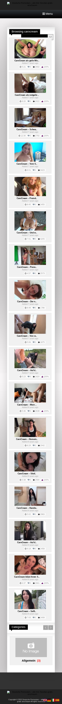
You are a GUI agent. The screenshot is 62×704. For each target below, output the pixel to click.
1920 (37, 377)
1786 (42, 308)
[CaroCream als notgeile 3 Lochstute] (30, 92)
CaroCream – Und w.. (27, 232)
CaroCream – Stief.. (27, 473)
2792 (37, 136)
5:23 (24, 377)
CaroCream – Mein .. (27, 405)
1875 (42, 342)
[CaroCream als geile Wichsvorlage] (30, 58)
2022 (37, 101)
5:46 (24, 411)
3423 (42, 170)
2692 (37, 67)
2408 (42, 617)
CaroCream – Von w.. (27, 336)
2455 (42, 204)
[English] (45, 700)
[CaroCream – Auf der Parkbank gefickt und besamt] (30, 367)
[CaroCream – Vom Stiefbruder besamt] (30, 161)
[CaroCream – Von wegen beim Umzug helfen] (30, 333)
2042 (42, 445)
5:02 (29, 514)
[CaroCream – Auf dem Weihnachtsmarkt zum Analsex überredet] (30, 539)
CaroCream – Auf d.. (26, 370)
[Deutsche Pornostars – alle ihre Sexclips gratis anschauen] (31, 5)
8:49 (29, 308)
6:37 (24, 583)
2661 (37, 583)
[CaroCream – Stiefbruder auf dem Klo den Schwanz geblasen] (30, 471)
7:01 (29, 239)
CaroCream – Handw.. (27, 508)
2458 (42, 549)
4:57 (29, 273)
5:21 (24, 67)
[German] (49, 700)
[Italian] (53, 700)
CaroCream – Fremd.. (27, 198)
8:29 (29, 445)
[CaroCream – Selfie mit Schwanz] (30, 608)
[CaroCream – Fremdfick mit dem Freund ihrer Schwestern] (30, 195)
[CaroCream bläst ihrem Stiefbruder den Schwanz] (30, 574)
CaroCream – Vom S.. (27, 164)
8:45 (29, 204)
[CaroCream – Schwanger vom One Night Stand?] (30, 126)
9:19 (29, 549)
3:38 (24, 480)
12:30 (23, 136)
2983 (42, 514)
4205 (42, 239)
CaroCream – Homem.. (27, 439)
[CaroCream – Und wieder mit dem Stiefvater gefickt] (30, 230)
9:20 (24, 101)
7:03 (29, 617)
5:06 (29, 342)
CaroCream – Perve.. (27, 267)
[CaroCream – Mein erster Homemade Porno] (30, 402)
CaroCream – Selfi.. (27, 611)
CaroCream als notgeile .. (27, 95)
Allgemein (28, 660)
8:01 (29, 170)
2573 (42, 273)
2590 (37, 480)
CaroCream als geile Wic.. (26, 60)
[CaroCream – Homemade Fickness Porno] (30, 436)
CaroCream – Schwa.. (27, 129)
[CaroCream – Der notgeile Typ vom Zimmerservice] (30, 299)
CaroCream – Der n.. (26, 301)
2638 (37, 411)
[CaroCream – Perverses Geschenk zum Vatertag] (30, 264)
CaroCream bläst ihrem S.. (26, 577)
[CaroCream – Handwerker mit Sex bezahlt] (30, 505)
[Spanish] (57, 700)
